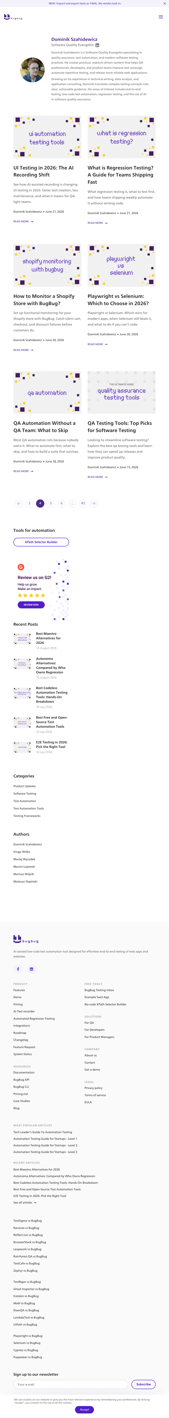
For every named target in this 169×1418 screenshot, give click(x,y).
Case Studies (21, 1101)
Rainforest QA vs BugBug (30, 1256)
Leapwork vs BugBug (27, 1249)
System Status (22, 1054)
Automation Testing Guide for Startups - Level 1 (45, 1139)
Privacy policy (93, 1088)
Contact (89, 1062)
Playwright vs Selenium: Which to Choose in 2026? (122, 295)
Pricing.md (20, 1094)
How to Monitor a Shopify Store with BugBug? (47, 298)
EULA (88, 1102)
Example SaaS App (96, 997)
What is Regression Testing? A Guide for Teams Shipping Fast (122, 170)
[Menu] (161, 17)
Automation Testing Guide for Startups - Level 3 (45, 1152)
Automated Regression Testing (34, 1018)
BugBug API (21, 1080)
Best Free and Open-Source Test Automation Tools (41, 725)
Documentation (24, 1072)
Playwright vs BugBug (27, 1336)
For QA (89, 1023)
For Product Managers (99, 1037)
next (94, 503)
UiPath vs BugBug (25, 1324)
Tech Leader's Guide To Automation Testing (42, 1132)
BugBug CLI (21, 1087)
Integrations (21, 1025)
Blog (16, 1108)
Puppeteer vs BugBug (27, 1357)
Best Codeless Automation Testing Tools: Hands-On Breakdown (41, 697)
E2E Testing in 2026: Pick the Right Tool (41, 747)
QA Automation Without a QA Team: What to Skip (47, 422)
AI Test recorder (24, 1011)
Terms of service (95, 1095)
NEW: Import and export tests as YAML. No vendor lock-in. (85, 3)
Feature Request (24, 1047)
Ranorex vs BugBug (26, 1228)
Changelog (20, 1040)
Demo (17, 997)
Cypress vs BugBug (25, 1350)
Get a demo (92, 1069)
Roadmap (19, 1033)
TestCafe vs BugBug (26, 1263)
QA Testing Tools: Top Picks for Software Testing (122, 425)
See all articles (22, 1202)
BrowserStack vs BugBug (29, 1242)
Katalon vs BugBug (26, 1296)
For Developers (94, 1030)
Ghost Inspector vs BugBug (31, 1289)
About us (90, 1055)
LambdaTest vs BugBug (28, 1317)
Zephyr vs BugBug (25, 1270)
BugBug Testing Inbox (99, 990)
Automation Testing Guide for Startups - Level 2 (45, 1145)
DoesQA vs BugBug (26, 1310)
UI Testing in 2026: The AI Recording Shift (47, 170)
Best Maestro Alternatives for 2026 (41, 641)
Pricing (18, 1004)
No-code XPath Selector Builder (105, 1004)
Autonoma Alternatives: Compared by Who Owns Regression (41, 668)
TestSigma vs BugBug (27, 1221)
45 (83, 503)
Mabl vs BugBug (24, 1303)
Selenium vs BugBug (26, 1343)
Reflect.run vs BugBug (28, 1235)
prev (19, 503)
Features (19, 990)
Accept (84, 1409)
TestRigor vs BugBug (27, 1282)
